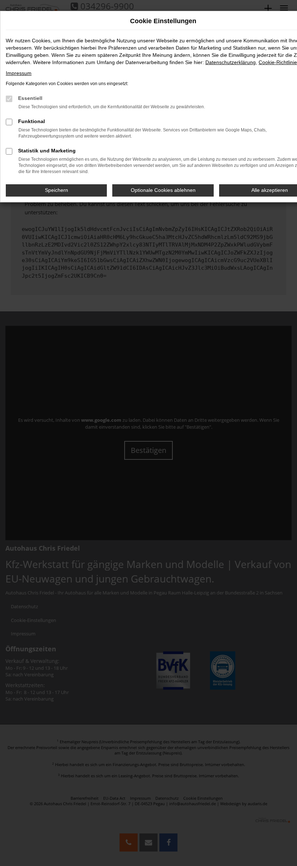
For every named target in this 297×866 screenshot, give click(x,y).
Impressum (19, 73)
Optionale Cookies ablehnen (163, 190)
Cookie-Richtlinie (278, 62)
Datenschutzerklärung (230, 62)
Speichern (56, 190)
